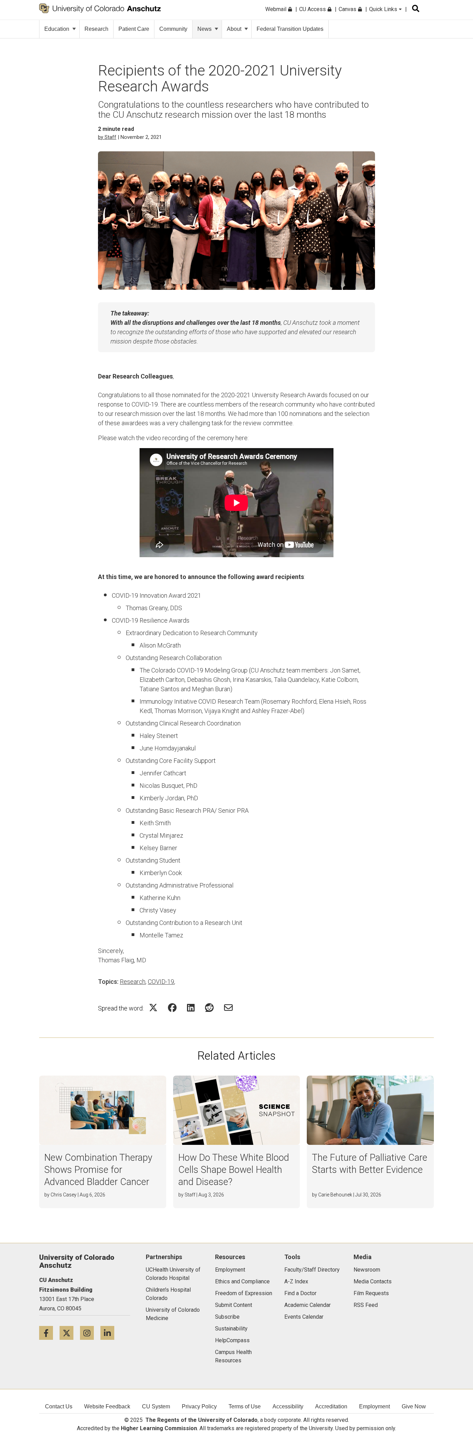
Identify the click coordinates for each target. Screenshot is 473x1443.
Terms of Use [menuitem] (245, 1406)
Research (96, 29)
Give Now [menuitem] (414, 1406)
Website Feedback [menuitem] (107, 1406)
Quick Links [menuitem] (384, 9)
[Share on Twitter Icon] (153, 1007)
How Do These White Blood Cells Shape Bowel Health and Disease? (233, 1169)
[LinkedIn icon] (109, 1332)
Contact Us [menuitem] (58, 1406)
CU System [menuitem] (156, 1406)
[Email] (228, 1007)
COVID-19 (161, 981)
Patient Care (133, 29)
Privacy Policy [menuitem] (199, 1406)
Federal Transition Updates (290, 29)
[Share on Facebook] (172, 1007)
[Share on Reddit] (209, 1007)
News (204, 29)
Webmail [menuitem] (276, 9)
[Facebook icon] (49, 1332)
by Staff (107, 137)
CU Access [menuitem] (313, 9)
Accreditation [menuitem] (331, 1406)
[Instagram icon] (90, 1332)
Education (56, 29)
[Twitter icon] (70, 1332)
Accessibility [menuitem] (288, 1406)
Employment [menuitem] (374, 1406)
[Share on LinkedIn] (191, 1007)
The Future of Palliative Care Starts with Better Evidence (369, 1163)
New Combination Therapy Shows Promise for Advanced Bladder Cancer (98, 1169)
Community (173, 29)
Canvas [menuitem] (348, 9)
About (234, 29)
